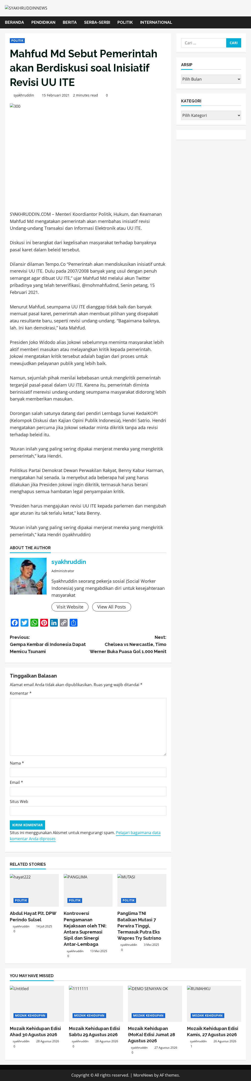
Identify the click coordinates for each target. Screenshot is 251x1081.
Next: (128, 644)
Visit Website (70, 607)
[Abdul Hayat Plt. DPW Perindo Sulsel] (34, 890)
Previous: (48, 644)
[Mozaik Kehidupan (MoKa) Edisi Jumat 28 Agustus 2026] (155, 1004)
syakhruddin (23, 95)
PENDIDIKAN (43, 22)
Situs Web (19, 801)
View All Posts (111, 607)
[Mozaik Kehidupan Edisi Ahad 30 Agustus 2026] (37, 1004)
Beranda (14, 22)
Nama (17, 763)
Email (16, 782)
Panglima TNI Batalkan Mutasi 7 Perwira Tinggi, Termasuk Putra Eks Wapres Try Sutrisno (139, 926)
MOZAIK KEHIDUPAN (30, 1015)
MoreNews (143, 1075)
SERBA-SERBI (97, 22)
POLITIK (125, 22)
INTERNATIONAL (156, 22)
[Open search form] (244, 22)
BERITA (70, 22)
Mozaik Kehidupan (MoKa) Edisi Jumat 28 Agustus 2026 (151, 1034)
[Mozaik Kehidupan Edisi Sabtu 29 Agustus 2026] (96, 1004)
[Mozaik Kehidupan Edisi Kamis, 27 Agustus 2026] (214, 1004)
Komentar (21, 693)
